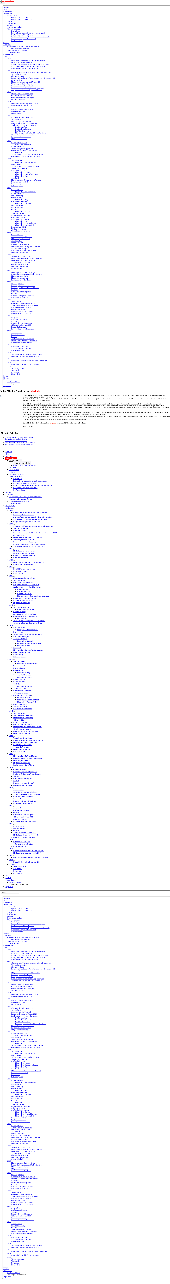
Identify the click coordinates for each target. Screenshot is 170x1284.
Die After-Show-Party (22, 131)
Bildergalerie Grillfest (23, 211)
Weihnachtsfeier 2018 (19, 143)
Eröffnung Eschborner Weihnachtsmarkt (25, 288)
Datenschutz (7, 380)
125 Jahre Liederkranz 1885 (21, 325)
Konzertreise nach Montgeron (21, 323)
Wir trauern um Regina (19, 168)
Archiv (9, 366)
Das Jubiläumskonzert (23, 129)
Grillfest (14, 209)
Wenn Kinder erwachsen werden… (16, 441)
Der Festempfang (21, 127)
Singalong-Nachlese (18, 100)
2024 (9, 58)
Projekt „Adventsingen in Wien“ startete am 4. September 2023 (33, 78)
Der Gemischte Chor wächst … (22, 313)
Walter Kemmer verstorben (20, 231)
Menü (2, 3)
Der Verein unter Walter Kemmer (22, 35)
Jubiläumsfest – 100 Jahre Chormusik (24, 125)
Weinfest (14, 290)
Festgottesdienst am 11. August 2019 (24, 123)
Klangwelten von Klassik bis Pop (22, 86)
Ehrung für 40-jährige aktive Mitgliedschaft (26, 258)
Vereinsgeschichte (13, 29)
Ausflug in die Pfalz (18, 170)
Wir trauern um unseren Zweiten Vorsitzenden (19, 444)
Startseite (6, 7)
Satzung (10, 25)
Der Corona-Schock (18, 111)
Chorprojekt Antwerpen (19, 264)
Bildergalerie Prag (21, 200)
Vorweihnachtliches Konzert (21, 256)
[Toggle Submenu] (40, 587)
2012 (9, 282)
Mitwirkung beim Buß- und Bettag (23, 260)
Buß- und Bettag (17, 196)
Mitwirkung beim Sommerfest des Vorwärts (26, 180)
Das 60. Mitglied (17, 268)
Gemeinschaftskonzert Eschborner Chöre (25, 156)
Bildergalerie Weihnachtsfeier (25, 162)
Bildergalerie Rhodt (22, 176)
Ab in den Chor (16, 80)
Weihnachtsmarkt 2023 (19, 74)
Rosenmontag (16, 113)
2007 (9, 352)
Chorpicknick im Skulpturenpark (22, 98)
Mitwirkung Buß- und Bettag (21, 239)
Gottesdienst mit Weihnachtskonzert (24, 303)
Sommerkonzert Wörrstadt (20, 215)
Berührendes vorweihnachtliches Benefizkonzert (28, 60)
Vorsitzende (15, 370)
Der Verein (11, 21)
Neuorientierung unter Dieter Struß (23, 39)
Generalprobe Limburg (19, 201)
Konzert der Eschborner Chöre (22, 343)
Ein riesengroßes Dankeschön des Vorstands (30, 133)
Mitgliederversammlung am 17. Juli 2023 (25, 82)
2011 (9, 299)
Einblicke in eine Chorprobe (17, 51)
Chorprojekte (8, 54)
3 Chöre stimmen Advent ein (21, 348)
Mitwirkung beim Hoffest (20, 276)
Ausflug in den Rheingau (20, 219)
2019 (9, 115)
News (5, 9)
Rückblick (7, 56)
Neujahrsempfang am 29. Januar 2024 (24, 68)
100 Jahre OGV (16, 241)
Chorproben (7, 11)
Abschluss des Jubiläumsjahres (22, 117)
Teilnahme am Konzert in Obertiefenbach (25, 166)
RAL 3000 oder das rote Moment (18, 49)
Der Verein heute (17, 41)
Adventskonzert (16, 333)
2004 (9, 362)
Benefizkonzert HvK (18, 227)
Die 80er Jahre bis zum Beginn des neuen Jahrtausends (30, 37)
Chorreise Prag (16, 198)
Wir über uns (7, 13)
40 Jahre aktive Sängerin (20, 249)
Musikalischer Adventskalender (22, 94)
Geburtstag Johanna (18, 217)
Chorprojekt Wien (17, 284)
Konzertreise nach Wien (19, 347)
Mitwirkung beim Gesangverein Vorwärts (25, 247)
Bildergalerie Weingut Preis (25, 225)
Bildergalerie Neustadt (23, 172)
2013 (9, 270)
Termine (6, 43)
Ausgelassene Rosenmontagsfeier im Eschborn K (28, 66)
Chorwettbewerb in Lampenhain (22, 135)
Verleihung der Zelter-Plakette (21, 84)
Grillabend (15, 178)
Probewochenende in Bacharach (22, 329)
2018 (9, 141)
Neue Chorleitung (17, 350)
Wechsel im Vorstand (18, 229)
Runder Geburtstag (17, 243)
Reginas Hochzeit (17, 205)
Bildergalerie (19, 152)
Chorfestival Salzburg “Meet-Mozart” (24, 151)
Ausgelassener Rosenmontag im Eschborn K (26, 90)
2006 (9, 358)
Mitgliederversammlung (19, 139)
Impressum (7, 386)
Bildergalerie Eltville (22, 221)
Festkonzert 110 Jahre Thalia (21, 280)
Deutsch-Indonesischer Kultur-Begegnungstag (27, 88)
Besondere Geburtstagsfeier (21, 292)
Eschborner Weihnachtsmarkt (21, 62)
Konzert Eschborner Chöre (20, 298)
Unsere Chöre (12, 15)
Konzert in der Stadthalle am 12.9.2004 (25, 364)
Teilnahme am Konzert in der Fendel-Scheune (27, 154)
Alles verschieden (13, 53)
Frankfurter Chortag (18, 335)
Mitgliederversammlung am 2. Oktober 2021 (26, 103)
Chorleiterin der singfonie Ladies (22, 19)
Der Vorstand (12, 23)
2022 (9, 92)
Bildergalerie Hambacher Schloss (26, 174)
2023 (9, 70)
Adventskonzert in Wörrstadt (21, 237)
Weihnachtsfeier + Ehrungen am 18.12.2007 (26, 354)
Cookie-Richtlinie (13, 382)
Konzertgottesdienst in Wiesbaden (23, 286)
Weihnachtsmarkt (17, 119)
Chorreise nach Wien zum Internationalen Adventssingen (31, 72)
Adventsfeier (15, 317)
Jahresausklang (16, 301)
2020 (9, 107)
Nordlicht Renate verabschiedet (22, 109)
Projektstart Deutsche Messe (21, 137)
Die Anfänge (15, 31)
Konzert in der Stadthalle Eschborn (23, 250)
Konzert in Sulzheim (18, 327)
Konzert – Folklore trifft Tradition (23, 311)
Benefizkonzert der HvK (19, 182)
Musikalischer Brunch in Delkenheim (24, 341)
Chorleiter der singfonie (19, 17)
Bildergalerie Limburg (23, 203)
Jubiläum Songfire (17, 213)
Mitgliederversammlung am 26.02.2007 (25, 356)
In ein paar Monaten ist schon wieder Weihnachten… (21, 437)
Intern (5, 376)
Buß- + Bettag (16, 164)
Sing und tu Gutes (17, 76)
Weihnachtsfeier (17, 160)
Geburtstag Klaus (17, 186)
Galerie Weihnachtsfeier (23, 145)
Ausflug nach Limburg (19, 319)
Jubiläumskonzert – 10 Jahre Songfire (24, 305)
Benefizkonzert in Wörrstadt (21, 121)
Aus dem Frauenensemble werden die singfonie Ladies (30, 64)
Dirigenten (15, 372)
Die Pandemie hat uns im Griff (21, 105)
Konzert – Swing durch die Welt (22, 296)
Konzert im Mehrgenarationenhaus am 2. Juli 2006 (29, 360)
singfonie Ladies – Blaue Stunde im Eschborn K (20, 442)
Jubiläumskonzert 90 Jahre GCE (22, 339)
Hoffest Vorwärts (17, 207)
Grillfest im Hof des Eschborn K (22, 96)
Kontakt (6, 378)
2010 (9, 315)
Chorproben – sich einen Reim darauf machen (23, 47)
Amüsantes (7, 45)
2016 (9, 188)
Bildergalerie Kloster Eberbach (26, 223)
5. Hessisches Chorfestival (20, 262)
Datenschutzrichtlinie (14, 27)
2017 (9, 158)
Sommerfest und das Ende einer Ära (16, 439)
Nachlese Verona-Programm (21, 307)
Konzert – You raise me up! (20, 245)
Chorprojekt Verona (18, 309)
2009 (9, 331)
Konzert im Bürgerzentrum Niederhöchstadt (26, 274)
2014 (9, 254)
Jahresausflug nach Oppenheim (22, 149)
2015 (9, 233)
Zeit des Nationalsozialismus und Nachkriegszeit (28, 33)
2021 (9, 102)
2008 (9, 345)
